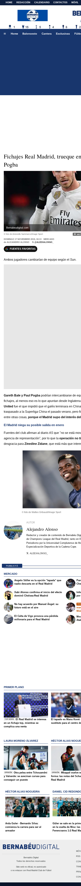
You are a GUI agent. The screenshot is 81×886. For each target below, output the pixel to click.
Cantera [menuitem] (47, 33)
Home (9, 2)
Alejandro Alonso (18, 242)
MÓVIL (74, 2)
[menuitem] (5, 34)
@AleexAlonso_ (43, 242)
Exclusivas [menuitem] (63, 33)
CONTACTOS (60, 2)
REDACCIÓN (23, 2)
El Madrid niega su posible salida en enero (34, 425)
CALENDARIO (42, 2)
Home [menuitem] (14, 33)
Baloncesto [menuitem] (29, 33)
